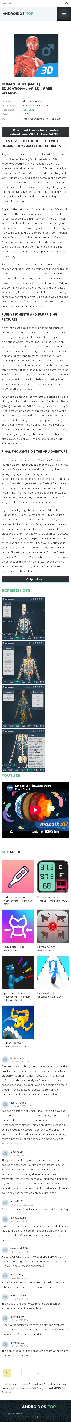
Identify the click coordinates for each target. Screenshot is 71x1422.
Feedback (60, 1413)
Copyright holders (26, 1417)
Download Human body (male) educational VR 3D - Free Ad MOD (35, 132)
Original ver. (35, 579)
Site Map (29, 1413)
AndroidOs (18, 13)
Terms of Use (46, 1417)
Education (28, 110)
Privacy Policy (45, 1413)
